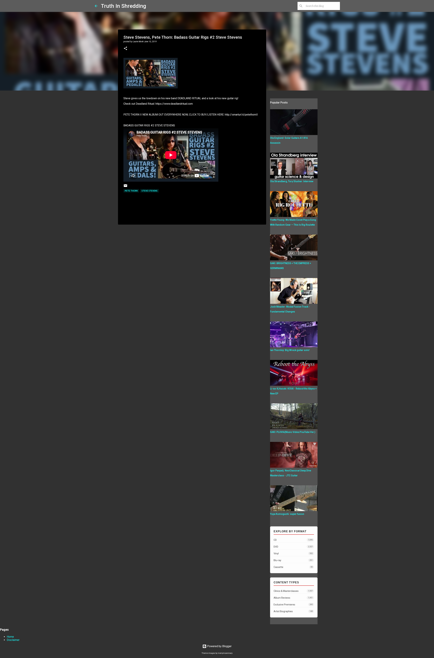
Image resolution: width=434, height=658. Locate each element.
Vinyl (293, 553)
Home (10, 636)
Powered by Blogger (219, 646)
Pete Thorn (131, 191)
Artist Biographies (293, 611)
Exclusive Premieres (293, 604)
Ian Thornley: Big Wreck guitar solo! (290, 350)
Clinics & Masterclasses (293, 591)
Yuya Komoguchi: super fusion (287, 514)
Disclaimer (13, 640)
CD (293, 540)
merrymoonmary (225, 653)
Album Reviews (293, 597)
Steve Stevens (149, 191)
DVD (293, 546)
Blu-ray (293, 560)
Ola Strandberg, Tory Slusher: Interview (291, 181)
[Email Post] (125, 187)
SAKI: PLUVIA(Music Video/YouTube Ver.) (292, 432)
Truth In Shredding (123, 6)
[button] (125, 48)
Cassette (293, 567)
